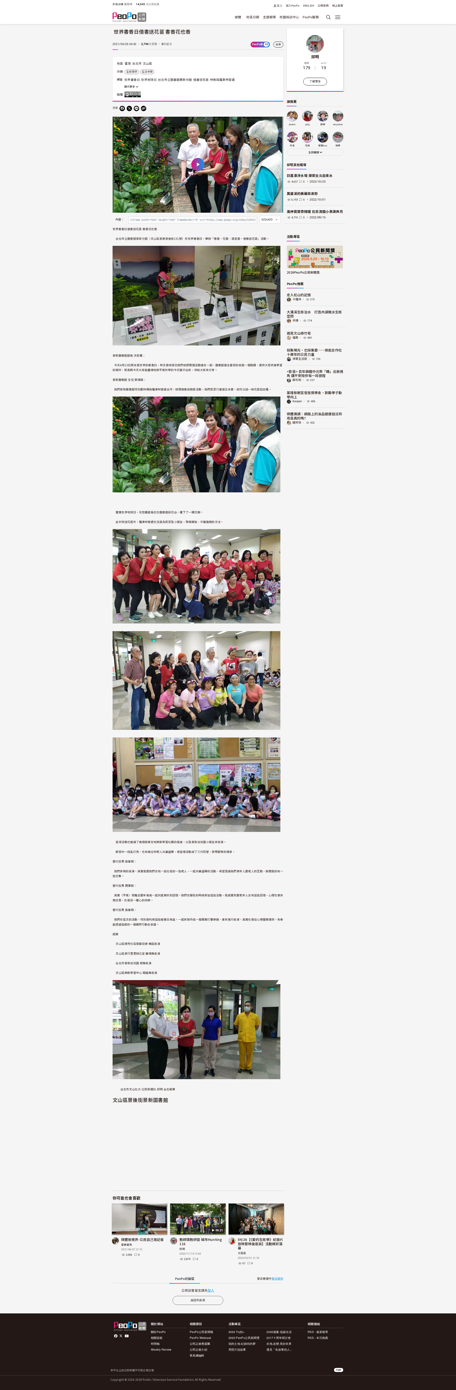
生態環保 (131, 71)
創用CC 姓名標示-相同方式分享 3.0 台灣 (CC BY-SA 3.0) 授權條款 (133, 94)
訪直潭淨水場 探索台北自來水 (310, 176)
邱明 (182, 1249)
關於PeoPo (158, 1332)
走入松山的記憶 (299, 294)
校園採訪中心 (289, 17)
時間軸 (155, 1344)
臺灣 (128, 63)
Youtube (127, 1336)
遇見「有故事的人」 (279, 1349)
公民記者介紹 (198, 1349)
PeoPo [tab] (184, 1279)
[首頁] (129, 17)
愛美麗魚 (126, 1244)
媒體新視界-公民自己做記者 (142, 1239)
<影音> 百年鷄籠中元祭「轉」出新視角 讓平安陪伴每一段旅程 (315, 373)
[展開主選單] (337, 17)
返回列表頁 (198, 1300)
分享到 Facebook (278, 121)
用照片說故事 (237, 1349)
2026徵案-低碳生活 (279, 1332)
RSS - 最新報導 (318, 1332)
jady (307, 124)
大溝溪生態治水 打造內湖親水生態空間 (314, 314)
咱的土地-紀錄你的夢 (242, 1344)
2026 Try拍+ (237, 1332)
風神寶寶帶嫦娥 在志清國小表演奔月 (315, 212)
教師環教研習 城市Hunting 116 (200, 1241)
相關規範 (156, 1338)
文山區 (147, 63)
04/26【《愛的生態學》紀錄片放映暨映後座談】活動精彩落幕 (260, 1243)
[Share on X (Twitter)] (129, 108)
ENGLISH (308, 5)
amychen (338, 124)
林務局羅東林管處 (222, 80)
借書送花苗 (201, 80)
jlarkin (292, 124)
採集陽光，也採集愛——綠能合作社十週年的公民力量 (314, 352)
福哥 (295, 337)
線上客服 (337, 5)
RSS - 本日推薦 (318, 1338)
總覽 (238, 17)
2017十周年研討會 (278, 1338)
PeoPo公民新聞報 (201, 1332)
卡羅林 (296, 299)
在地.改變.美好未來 (278, 1344)
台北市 (136, 63)
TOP (338, 1370)
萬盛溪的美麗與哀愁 (302, 194)
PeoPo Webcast (200, 1338)
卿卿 (322, 124)
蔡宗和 (296, 380)
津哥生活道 (299, 359)
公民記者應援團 (200, 1344)
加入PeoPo (293, 5)
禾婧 (295, 320)
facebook (116, 1336)
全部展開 (314, 152)
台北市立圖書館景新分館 (175, 80)
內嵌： (119, 219)
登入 (279, 5)
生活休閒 (147, 71)
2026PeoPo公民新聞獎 (303, 272)
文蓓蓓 (242, 1253)
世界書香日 (132, 80)
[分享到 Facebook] (122, 108)
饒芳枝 (296, 422)
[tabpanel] (198, 1290)
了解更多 (315, 81)
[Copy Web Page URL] (143, 108)
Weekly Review (161, 1349)
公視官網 (323, 5)
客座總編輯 (197, 1355)
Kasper (297, 401)
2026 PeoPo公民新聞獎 (244, 1338)
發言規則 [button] (277, 1278)
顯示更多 (130, 86)
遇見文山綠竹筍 (299, 333)
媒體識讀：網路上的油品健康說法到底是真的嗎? (314, 415)
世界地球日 (149, 80)
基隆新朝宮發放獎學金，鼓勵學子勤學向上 (314, 394)
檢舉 (278, 44)
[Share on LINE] (136, 108)
